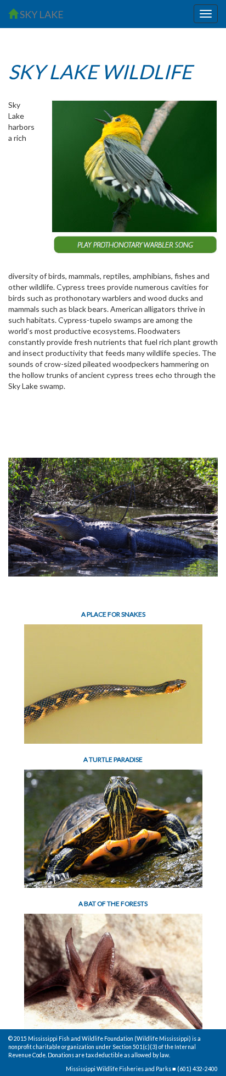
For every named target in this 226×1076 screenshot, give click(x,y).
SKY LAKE (41, 14)
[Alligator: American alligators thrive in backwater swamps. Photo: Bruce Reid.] (113, 517)
